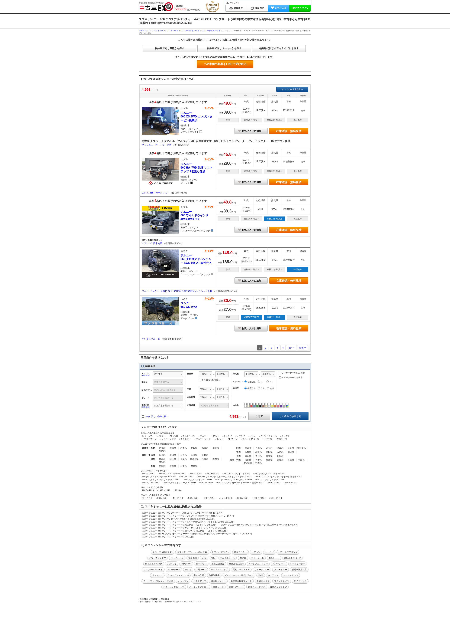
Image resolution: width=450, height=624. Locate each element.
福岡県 (248, 460)
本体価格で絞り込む (210, 380)
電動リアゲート (236, 587)
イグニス (268, 439)
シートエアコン (290, 575)
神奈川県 (194, 459)
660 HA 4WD (291, 482)
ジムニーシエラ (203, 439)
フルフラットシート (153, 569)
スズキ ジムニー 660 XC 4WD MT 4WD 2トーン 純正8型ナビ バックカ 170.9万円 (259, 525)
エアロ (243, 558)
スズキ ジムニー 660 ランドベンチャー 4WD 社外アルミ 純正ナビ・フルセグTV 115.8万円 (184, 531)
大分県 (280, 460)
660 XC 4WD (148, 473)
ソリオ (253, 436)
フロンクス (282, 439)
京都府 (269, 448)
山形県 (216, 448)
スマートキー (280, 569)
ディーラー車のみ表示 (292, 377)
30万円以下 (162, 498)
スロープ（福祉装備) (162, 552)
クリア (259, 416)
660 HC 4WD (187, 476)
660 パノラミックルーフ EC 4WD (180, 482)
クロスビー (186, 439)
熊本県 (269, 460)
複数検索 (145, 375)
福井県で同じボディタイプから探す (279, 48)
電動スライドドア (241, 569)
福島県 (162, 451)
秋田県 (194, 448)
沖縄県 (258, 463)
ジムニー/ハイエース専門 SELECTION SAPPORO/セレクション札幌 (177, 291)
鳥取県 (248, 452)
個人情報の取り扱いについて (176, 602)
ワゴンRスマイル (269, 436)
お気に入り (280, 8)
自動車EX (144, 599)
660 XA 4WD (274, 482)
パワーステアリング (287, 552)
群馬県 (162, 462)
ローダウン (201, 564)
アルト (216, 436)
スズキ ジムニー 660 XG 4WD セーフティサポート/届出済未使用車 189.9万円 (178, 519)
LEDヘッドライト (220, 552)
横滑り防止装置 (299, 569)
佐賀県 (258, 460)
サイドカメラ (300, 581)
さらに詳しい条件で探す (156, 416)
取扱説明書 (214, 575)
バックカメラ (177, 558)
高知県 (280, 456)
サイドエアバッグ (219, 569)
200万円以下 (243, 498)
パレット (219, 439)
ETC (204, 558)
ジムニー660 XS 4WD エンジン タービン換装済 (196, 116)
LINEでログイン (300, 8)
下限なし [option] (204, 374)
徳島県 (248, 456)
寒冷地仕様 (199, 575)
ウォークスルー (262, 569)
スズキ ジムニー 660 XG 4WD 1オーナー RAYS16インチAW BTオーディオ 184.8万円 (182, 513)
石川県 (183, 455)
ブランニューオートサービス (157, 145)
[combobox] (168, 374)
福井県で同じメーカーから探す (224, 48)
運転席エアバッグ (292, 558)
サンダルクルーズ (151, 339)
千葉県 (183, 459)
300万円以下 (260, 498)
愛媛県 (269, 456)
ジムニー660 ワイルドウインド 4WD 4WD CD (194, 215)
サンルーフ (157, 575)
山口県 (291, 452)
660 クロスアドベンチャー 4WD (270, 473)
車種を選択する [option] (161, 382)
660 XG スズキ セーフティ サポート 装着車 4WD (240, 482)
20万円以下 (147, 498)
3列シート (201, 569)
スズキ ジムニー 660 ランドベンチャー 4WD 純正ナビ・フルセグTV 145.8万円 (179, 525)
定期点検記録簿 (236, 564)
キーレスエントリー (258, 564)
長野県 (205, 455)
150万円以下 (226, 498)
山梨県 (194, 455)
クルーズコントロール (178, 575)
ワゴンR (174, 436)
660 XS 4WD (206, 482)
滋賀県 (280, 448)
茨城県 (205, 459)
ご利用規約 (157, 602)
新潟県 (162, 455)
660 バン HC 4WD (150, 482)
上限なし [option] (221, 374)
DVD (260, 575)
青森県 (173, 448)
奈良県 (291, 448)
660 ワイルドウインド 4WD (237, 473)
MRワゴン (233, 439)
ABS (213, 558)
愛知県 (162, 466)
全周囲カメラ (263, 581)
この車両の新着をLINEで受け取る (225, 64)
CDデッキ (171, 564)
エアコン (256, 552)
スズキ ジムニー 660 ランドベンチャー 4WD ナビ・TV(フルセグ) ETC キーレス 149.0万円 (184, 528)
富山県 (173, 455)
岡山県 (269, 452)
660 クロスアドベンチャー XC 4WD (159, 476)
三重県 (183, 466)
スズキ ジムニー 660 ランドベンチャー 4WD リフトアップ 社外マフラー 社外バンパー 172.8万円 (188, 516)
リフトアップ (199, 581)
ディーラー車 (257, 558)
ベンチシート (174, 569)
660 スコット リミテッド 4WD (270, 479)
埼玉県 (173, 459)
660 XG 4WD (213, 473)
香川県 (258, 456)
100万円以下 (210, 498)
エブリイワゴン (149, 439)
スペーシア (147, 436)
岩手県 (183, 448)
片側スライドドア (278, 587)
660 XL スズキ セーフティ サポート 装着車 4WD (279, 476)
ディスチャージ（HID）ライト (238, 575)
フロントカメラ (281, 581)
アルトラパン (188, 436)
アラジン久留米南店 (152, 243)
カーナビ (269, 552)
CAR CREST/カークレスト (156, 192)
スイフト (285, 436)
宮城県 (205, 448)
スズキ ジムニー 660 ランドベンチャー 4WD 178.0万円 (168, 537)
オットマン (183, 581)
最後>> (302, 347)
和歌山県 (301, 448)
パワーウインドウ (157, 558)
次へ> (291, 347)
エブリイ (241, 436)
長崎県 (291, 460)
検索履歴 (259, 8)
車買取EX (165, 599)
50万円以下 (193, 498)
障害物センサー (218, 581)
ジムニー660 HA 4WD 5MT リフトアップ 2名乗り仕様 (197, 167)
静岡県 (194, 466)
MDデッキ (186, 564)
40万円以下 (178, 498)
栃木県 (216, 459)
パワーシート (279, 564)
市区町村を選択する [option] (209, 405)
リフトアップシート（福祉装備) (192, 552)
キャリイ (228, 436)
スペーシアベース (250, 439)
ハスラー (161, 436)
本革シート (274, 558)
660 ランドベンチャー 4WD (172, 473)
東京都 (162, 459)
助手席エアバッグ (153, 564)
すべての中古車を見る (292, 89)
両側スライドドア (256, 587)
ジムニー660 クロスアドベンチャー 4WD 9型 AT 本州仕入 (196, 259)
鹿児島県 (248, 463)
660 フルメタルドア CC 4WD (198, 479)
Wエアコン (273, 575)
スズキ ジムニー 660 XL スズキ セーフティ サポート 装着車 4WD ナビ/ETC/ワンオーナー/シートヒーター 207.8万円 (197, 534)
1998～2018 (164, 490)
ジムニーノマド (168, 439)
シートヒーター (297, 564)
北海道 (162, 448)
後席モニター (240, 552)
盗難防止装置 (217, 564)
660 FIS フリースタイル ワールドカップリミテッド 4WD (225, 476)
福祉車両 (192, 558)
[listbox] (205, 374)
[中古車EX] (156, 6)
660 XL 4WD (196, 473)
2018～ (178, 490)
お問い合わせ (145, 602)
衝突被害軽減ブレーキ (241, 581)
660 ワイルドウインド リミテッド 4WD (160, 479)
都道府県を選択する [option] (163, 405)
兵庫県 (258, 448)
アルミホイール (227, 558)
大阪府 (248, 448)
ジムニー (204, 436)
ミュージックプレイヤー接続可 (158, 581)
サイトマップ (196, 602)
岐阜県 (173, 466)
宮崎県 (301, 460)
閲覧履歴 (238, 8)
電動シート (218, 587)
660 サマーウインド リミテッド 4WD (234, 479)
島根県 (258, 452)
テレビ (188, 569)
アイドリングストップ (173, 587)
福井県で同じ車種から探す (169, 48)
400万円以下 (277, 498)
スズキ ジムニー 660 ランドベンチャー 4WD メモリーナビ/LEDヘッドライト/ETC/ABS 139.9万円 (188, 522)
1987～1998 (148, 490)
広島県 (280, 452)
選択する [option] (158, 374)
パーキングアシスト (198, 587)
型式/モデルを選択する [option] (165, 390)
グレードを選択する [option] (163, 397)
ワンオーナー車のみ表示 (293, 373)
